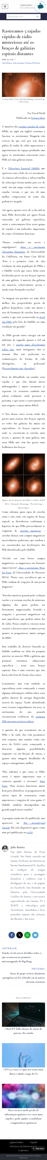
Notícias (36, 63)
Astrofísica (7, 63)
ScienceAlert (38, 118)
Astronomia (18, 63)
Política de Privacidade (23, 1146)
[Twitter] (19, 935)
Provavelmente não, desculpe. (18, 368)
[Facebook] (11, 935)
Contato (23, 1150)
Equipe (33, 1142)
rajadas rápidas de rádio (32, 126)
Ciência (28, 63)
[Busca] (38, 16)
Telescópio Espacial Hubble (24, 168)
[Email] (35, 935)
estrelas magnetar (30, 530)
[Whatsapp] (27, 935)
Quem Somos (16, 1142)
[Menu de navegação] (5, 6)
